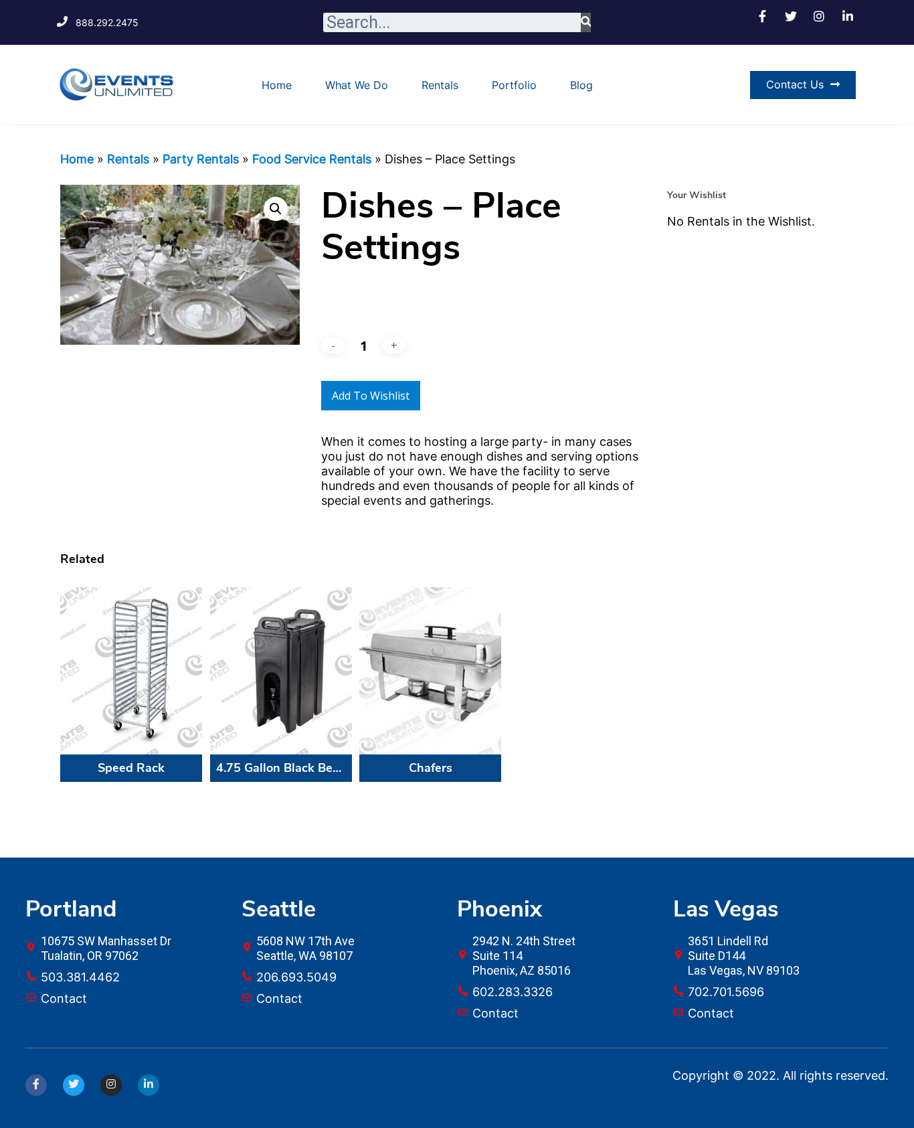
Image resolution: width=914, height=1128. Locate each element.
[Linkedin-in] (148, 1085)
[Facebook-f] (36, 1085)
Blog (581, 85)
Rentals (440, 85)
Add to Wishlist (370, 395)
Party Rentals (201, 159)
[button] (803, 85)
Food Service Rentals (311, 159)
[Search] (586, 22)
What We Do (356, 85)
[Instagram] (111, 1085)
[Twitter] (73, 1085)
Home (277, 85)
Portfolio (514, 85)
